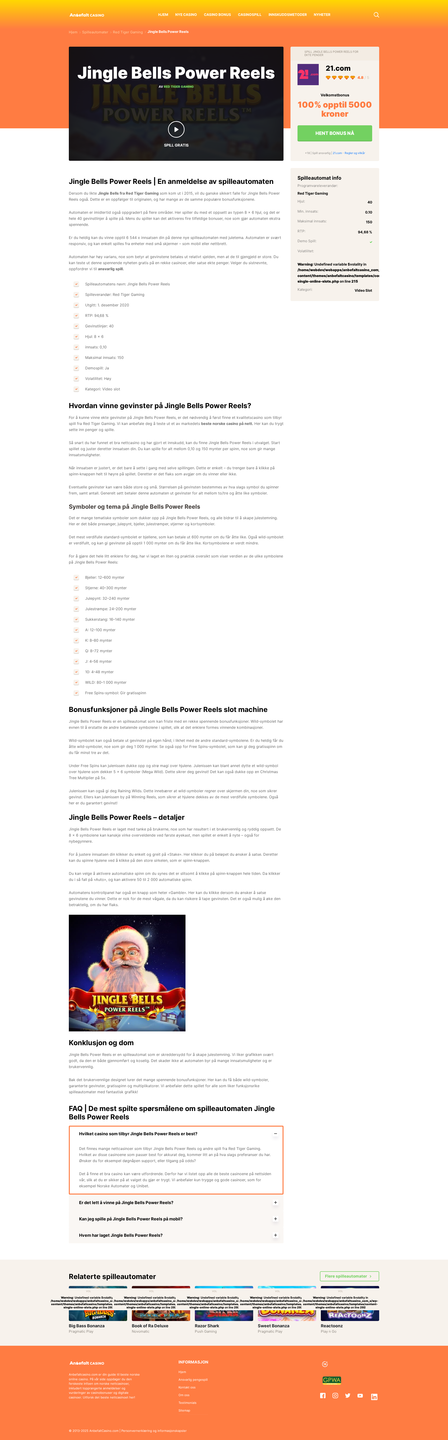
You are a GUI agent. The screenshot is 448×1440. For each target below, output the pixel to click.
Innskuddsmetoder (288, 14)
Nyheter (322, 14)
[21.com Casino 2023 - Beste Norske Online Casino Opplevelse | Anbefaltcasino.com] (308, 74)
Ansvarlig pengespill (193, 1379)
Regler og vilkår (355, 153)
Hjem (163, 14)
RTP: (301, 231)
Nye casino (186, 14)
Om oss (183, 1395)
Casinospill (250, 14)
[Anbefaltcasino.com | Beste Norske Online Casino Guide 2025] (92, 14)
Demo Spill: (307, 241)
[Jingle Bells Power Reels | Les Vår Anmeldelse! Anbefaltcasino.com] (349, 1380)
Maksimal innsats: (312, 221)
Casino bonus (217, 14)
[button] (376, 14)
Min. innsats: (308, 211)
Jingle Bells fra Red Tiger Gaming (128, 193)
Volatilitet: (306, 251)
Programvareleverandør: (318, 185)
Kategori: (305, 289)
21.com (338, 68)
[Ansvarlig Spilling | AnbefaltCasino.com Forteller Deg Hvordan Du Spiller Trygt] (349, 1364)
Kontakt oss (187, 1387)
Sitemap (184, 1410)
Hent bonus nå (334, 133)
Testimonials (187, 1403)
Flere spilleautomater (346, 1276)
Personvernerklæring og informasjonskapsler (154, 1431)
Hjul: (301, 201)
